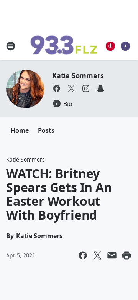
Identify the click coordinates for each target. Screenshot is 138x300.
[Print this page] (126, 255)
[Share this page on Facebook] (82, 255)
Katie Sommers (78, 75)
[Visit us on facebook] (56, 88)
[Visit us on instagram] (85, 88)
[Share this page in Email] (112, 255)
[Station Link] (63, 46)
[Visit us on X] (71, 88)
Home (20, 130)
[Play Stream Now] (125, 46)
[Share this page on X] (97, 255)
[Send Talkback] (110, 46)
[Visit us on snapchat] (100, 88)
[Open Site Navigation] (10, 46)
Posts (46, 130)
